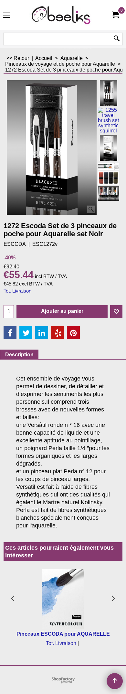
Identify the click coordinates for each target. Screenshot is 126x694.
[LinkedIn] (41, 332)
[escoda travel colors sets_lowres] (108, 178)
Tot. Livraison (17, 291)
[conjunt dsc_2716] (108, 193)
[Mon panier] (115, 15)
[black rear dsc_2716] (108, 148)
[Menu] (6, 15)
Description (19, 354)
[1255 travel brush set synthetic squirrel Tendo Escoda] (108, 120)
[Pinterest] (73, 332)
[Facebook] (10, 332)
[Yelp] (57, 332)
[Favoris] (116, 311)
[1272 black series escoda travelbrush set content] (108, 166)
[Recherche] (117, 39)
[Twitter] (25, 332)
